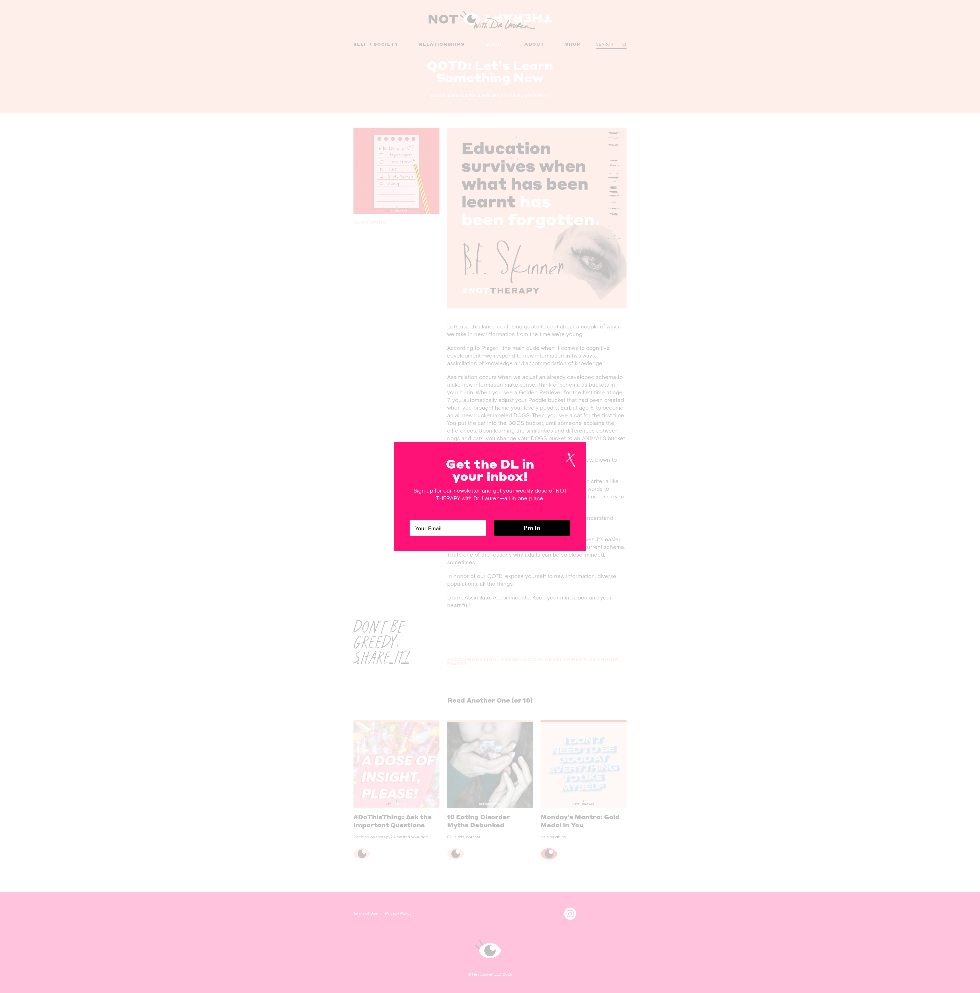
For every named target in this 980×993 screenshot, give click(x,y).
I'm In (532, 528)
